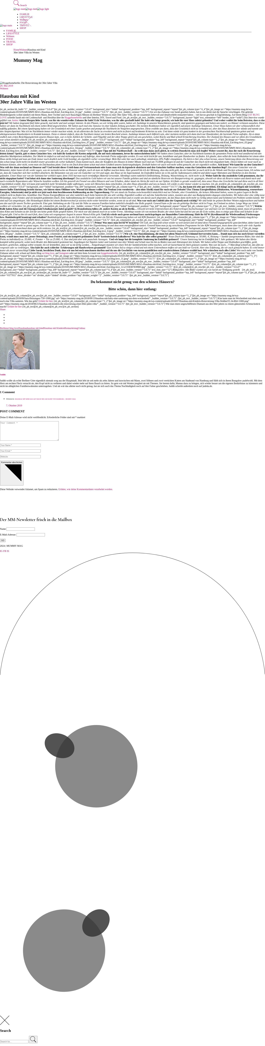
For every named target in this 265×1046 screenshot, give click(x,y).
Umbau (81, 328)
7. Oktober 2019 (14, 405)
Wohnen (23, 49)
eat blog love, (48, 253)
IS (8, 551)
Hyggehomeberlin (73, 117)
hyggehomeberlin (109, 253)
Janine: (15, 120)
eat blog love (12, 328)
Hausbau (22, 328)
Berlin (3, 328)
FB (4, 551)
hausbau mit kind (35, 328)
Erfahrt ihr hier (45, 301)
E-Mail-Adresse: (8, 534)
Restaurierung (71, 328)
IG (1, 551)
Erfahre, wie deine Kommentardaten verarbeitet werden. (85, 489)
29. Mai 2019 (6, 85)
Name (3, 529)
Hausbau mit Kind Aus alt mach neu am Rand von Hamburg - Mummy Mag (45, 399)
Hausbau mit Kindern (54, 328)
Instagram (64, 253)
